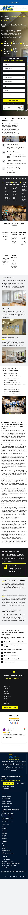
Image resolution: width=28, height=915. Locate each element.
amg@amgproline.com (8, 861)
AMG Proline (10, 871)
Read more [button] (5, 740)
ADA (5, 391)
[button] (14, 638)
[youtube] (16, 773)
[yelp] (21, 773)
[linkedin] (18, 773)
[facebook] (6, 773)
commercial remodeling (15, 618)
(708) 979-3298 (7, 859)
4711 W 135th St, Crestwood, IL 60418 (12, 863)
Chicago (21, 614)
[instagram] (11, 773)
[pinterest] (13, 773)
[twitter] (8, 773)
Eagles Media (6, 872)
